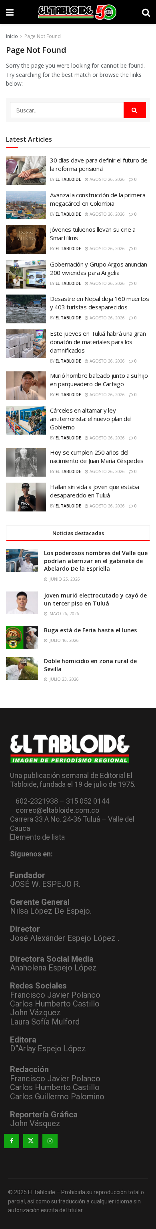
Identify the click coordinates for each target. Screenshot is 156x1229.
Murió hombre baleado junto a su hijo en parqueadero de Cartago (99, 379)
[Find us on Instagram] (50, 1141)
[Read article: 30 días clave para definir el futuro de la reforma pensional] (26, 170)
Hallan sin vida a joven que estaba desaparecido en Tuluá (94, 491)
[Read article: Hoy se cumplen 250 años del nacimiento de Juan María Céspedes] (26, 462)
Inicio (12, 36)
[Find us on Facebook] (11, 1141)
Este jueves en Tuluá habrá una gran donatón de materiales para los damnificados (98, 341)
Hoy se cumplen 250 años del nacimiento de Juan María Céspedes (97, 456)
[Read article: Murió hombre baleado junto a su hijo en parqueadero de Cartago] (26, 385)
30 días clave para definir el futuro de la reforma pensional (98, 164)
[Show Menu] (10, 12)
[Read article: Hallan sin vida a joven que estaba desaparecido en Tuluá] (26, 497)
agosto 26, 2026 (106, 179)
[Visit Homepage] (78, 12)
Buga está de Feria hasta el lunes (90, 630)
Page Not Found (42, 36)
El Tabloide (68, 179)
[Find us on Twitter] (30, 1141)
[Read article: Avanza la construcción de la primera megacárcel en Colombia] (26, 205)
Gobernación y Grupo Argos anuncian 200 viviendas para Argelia (98, 268)
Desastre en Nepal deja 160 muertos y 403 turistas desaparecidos (99, 303)
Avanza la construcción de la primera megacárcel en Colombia (97, 199)
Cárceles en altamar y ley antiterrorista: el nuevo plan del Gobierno (91, 418)
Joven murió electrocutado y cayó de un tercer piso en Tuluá (95, 599)
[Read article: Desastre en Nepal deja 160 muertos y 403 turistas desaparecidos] (26, 309)
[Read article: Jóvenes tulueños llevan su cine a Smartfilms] (26, 239)
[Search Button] (146, 12)
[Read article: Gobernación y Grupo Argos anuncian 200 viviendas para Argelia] (26, 274)
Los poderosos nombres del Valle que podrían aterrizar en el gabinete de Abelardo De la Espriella (96, 560)
